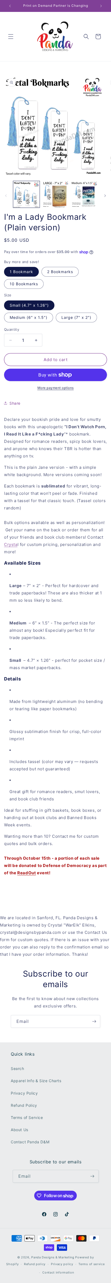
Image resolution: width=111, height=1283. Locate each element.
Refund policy (35, 1264)
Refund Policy (24, 1105)
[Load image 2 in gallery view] (55, 194)
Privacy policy (62, 1264)
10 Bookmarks (24, 284)
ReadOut (26, 872)
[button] (11, 36)
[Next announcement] (101, 6)
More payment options (55, 388)
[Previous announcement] (10, 6)
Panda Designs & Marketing (52, 1257)
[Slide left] (6, 196)
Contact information (58, 1272)
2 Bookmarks (60, 271)
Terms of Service (27, 1117)
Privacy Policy (24, 1093)
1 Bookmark (21, 271)
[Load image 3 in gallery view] (84, 194)
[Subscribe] (94, 1021)
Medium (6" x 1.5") (28, 317)
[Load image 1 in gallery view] (26, 194)
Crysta (11, 544)
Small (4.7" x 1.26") (29, 305)
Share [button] (14, 403)
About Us (19, 1129)
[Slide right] (105, 196)
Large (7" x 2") (76, 317)
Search (17, 1068)
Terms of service (91, 1264)
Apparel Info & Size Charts (36, 1080)
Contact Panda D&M (30, 1142)
